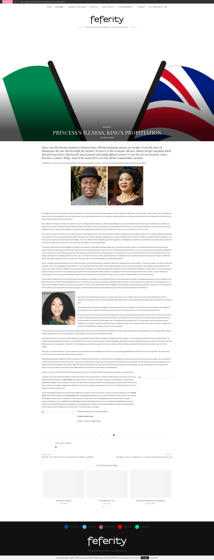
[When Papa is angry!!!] (63, 484)
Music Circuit (108, 7)
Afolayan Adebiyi (108, 137)
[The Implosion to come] (107, 484)
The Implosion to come (107, 501)
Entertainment (125, 7)
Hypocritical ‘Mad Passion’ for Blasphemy (150, 501)
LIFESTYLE (93, 7)
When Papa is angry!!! (63, 501)
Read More (154, 558)
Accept (144, 558)
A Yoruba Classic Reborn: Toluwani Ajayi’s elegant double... (46, 2)
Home (49, 7)
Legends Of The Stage (77, 7)
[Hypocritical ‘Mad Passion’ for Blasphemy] (150, 484)
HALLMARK (59, 7)
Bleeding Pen (107, 127)
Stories (140, 7)
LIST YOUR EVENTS (156, 7)
